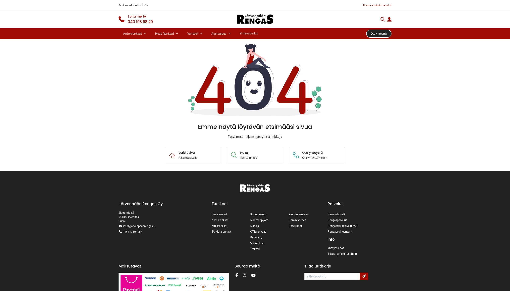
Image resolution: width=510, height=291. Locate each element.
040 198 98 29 (140, 21)
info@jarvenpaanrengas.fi (139, 226)
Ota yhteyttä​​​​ (379, 33)
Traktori (255, 249)
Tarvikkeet (295, 226)
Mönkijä (255, 226)
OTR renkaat (258, 231)
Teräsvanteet (297, 220)
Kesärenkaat (219, 214)
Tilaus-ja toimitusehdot (377, 5)
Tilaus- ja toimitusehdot (342, 254)
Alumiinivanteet (298, 214)
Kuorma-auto (258, 214)
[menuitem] (249, 33)
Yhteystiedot (336, 248)
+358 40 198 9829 (133, 232)
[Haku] (383, 20)
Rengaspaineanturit (340, 231)
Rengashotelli (336, 214)
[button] (364, 276)
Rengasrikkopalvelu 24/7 (343, 226)
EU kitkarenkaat (221, 231)
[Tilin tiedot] (389, 20)
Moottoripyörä (259, 220)
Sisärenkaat (257, 243)
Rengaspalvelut (337, 220)
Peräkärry (256, 237)
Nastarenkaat (220, 220)
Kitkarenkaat (220, 226)
